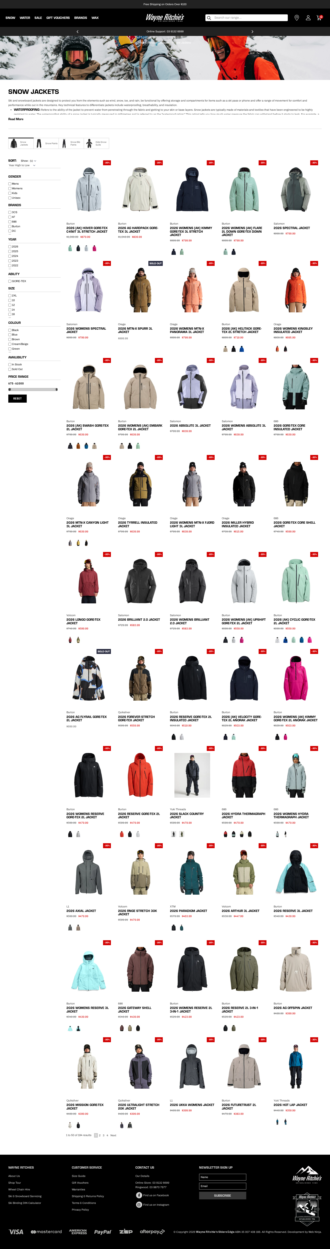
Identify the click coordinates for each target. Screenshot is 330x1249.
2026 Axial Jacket (81, 911)
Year (12, 239)
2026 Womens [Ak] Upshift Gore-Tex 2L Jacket (244, 621)
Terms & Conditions (84, 1203)
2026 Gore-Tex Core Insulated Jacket (289, 427)
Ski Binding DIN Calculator (24, 1203)
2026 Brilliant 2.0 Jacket (139, 620)
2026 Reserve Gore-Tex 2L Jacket (139, 815)
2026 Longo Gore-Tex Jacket (83, 621)
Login (308, 17)
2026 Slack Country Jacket (187, 815)
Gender (14, 177)
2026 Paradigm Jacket (188, 911)
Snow (10, 18)
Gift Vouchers (58, 18)
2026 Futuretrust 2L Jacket (239, 1106)
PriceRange (34, 377)
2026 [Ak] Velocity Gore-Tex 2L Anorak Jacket (242, 718)
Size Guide (79, 1176)
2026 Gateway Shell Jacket (134, 1009)
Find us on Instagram (156, 1205)
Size (11, 288)
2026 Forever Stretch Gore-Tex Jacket (136, 718)
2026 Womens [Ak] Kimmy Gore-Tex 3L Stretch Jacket (191, 231)
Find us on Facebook (156, 1195)
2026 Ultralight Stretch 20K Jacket (138, 1106)
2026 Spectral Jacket (292, 228)
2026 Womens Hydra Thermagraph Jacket (291, 815)
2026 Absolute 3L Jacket (190, 426)
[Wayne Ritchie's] (165, 17)
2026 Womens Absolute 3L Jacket (244, 427)
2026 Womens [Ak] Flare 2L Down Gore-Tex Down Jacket (242, 231)
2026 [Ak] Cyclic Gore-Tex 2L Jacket (294, 621)
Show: (25, 161)
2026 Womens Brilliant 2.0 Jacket (189, 621)
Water (25, 18)
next (252, 33)
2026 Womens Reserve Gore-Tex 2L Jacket (85, 815)
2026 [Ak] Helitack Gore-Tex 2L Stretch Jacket (242, 330)
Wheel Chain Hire (19, 1189)
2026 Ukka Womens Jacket (192, 1105)
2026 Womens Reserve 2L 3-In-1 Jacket (191, 1009)
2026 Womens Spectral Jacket (86, 330)
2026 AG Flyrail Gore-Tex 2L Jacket (86, 718)
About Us (14, 1176)
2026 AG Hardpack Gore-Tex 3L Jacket (138, 229)
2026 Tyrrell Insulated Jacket (137, 524)
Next (113, 1135)
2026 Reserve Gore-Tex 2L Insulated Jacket (191, 718)
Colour (14, 323)
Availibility (17, 357)
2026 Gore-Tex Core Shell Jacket (294, 524)
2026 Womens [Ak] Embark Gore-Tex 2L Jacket (140, 427)
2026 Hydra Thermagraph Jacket (243, 815)
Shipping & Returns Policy (88, 1196)
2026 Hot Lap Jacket (290, 1105)
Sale (38, 18)
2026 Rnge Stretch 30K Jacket (137, 912)
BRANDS (80, 18)
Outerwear (164, 43)
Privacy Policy (80, 1210)
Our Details (142, 1176)
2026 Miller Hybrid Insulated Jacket (238, 524)
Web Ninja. (315, 1232)
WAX (95, 18)
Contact (296, 17)
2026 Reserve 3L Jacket (293, 911)
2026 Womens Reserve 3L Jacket (87, 1009)
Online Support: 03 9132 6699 (165, 31)
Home (143, 43)
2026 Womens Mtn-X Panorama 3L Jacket (187, 330)
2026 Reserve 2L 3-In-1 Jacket (240, 1009)
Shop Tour (14, 1183)
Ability (14, 274)
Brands (14, 205)
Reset (17, 399)
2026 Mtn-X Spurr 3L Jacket (135, 330)
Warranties (78, 1189)
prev (77, 33)
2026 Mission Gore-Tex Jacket (84, 1106)
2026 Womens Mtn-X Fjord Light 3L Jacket (192, 524)
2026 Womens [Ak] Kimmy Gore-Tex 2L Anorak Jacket (296, 718)
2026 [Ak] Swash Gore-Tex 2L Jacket (87, 427)
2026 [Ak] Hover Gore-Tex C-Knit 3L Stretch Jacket (87, 229)
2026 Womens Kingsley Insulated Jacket (293, 330)
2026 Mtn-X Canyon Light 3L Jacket (87, 524)
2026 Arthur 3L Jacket (241, 911)
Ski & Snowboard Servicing (25, 1196)
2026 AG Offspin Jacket (293, 1008)
